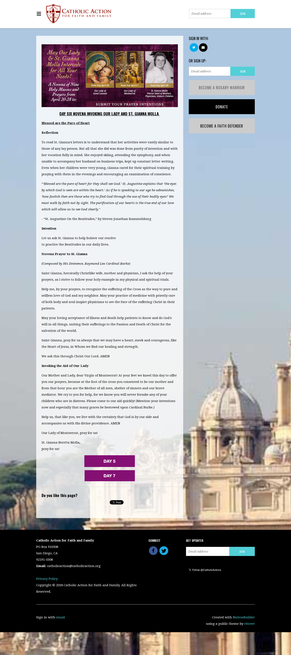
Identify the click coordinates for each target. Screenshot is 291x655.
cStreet (249, 624)
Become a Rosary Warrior (222, 87)
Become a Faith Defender (221, 126)
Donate (222, 106)
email (60, 617)
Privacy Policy (47, 579)
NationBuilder (244, 617)
